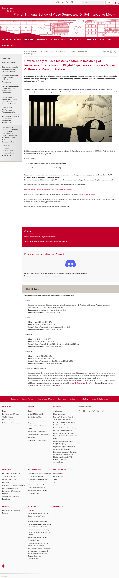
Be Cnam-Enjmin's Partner (11, 473)
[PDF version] (111, 52)
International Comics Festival (38, 432)
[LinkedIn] (63, 2)
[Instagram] (72, 2)
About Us (6, 407)
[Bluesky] (67, 2)
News (4, 411)
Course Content (8, 150)
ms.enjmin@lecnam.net (47, 237)
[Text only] (108, 52)
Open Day (31, 420)
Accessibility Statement (100, 399)
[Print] (105, 52)
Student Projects (27, 399)
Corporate (7, 469)
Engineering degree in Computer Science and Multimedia (9, 120)
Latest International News (36, 488)
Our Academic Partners (36, 476)
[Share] (115, 52)
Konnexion (3, 576)
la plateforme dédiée (88, 194)
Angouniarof (32, 423)
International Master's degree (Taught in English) (9, 110)
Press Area (62, 399)
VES (54, 482)
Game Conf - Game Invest (37, 440)
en (116, 3)
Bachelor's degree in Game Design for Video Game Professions (10, 90)
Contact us (14, 399)
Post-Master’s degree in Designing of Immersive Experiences (62, 51)
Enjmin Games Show (35, 417)
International (34, 469)
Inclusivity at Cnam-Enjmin (11, 423)
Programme (7, 148)
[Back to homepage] (8, 9)
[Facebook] (53, 2)
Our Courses (7, 58)
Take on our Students (9, 476)
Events (31, 407)
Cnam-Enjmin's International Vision (39, 473)
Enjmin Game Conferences (37, 426)
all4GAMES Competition (36, 414)
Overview (6, 145)
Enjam (30, 429)
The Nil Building (7, 417)
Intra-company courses (10, 488)
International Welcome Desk (37, 485)
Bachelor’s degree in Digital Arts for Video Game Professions (10, 79)
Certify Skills (59, 469)
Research (6, 506)
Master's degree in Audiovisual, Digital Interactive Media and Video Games (9, 100)
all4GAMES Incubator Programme (13, 485)
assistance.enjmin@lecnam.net (56, 241)
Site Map (85, 399)
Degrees (34, 51)
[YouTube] (57, 2)
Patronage (5, 482)
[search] (93, 3)
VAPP (55, 479)
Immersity (31, 437)
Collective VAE (58, 476)
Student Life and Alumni (10, 420)
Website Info (74, 399)
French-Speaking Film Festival (38, 435)
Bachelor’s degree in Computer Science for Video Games (10, 69)
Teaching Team (8, 153)
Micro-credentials (9, 63)
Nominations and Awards (46, 399)
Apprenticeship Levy (9, 479)
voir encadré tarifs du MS (51, 168)
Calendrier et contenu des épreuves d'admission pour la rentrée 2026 (49, 189)
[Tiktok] (77, 2)
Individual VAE (58, 473)
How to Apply (29, 54)
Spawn (30, 411)
